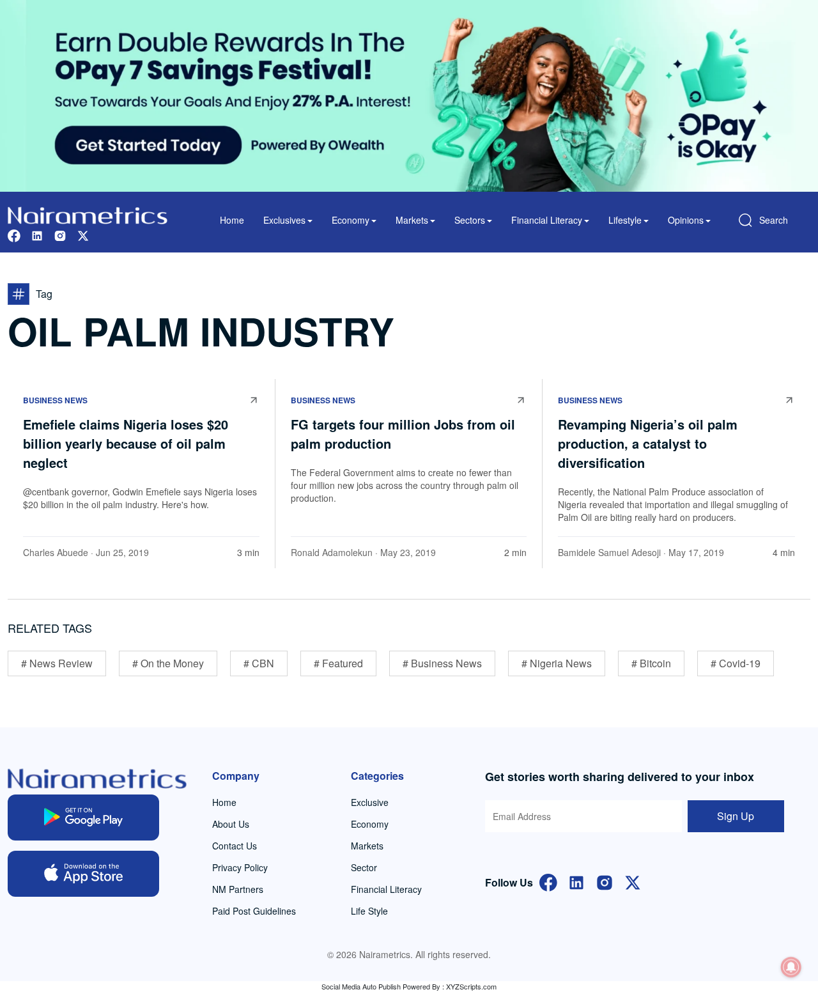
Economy (370, 824)
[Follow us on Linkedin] (37, 234)
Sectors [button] (469, 219)
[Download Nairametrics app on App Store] (83, 874)
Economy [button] (350, 219)
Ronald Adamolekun (332, 552)
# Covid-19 (735, 663)
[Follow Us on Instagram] (605, 881)
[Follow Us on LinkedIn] (576, 881)
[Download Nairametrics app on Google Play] (83, 817)
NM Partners (237, 889)
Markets (367, 845)
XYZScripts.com (471, 986)
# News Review (57, 663)
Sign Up (735, 816)
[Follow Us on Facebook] (548, 881)
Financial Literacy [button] (546, 219)
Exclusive (370, 802)
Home (232, 219)
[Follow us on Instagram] (60, 234)
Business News (55, 400)
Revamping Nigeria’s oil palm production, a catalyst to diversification (647, 443)
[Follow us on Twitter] (83, 234)
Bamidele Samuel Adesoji (609, 552)
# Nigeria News (556, 663)
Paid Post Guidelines (254, 910)
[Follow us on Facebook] (14, 234)
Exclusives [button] (284, 219)
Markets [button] (412, 219)
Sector (364, 867)
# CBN (258, 663)
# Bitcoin (651, 663)
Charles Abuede (55, 552)
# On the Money (168, 663)
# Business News (442, 663)
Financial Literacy (386, 889)
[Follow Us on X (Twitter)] (633, 881)
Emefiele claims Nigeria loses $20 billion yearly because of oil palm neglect (125, 443)
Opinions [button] (686, 219)
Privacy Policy (240, 867)
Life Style (369, 910)
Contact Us (234, 845)
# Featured (338, 663)
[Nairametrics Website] (87, 213)
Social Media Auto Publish (361, 986)
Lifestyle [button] (625, 219)
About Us (230, 824)
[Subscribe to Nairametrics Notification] (791, 967)
